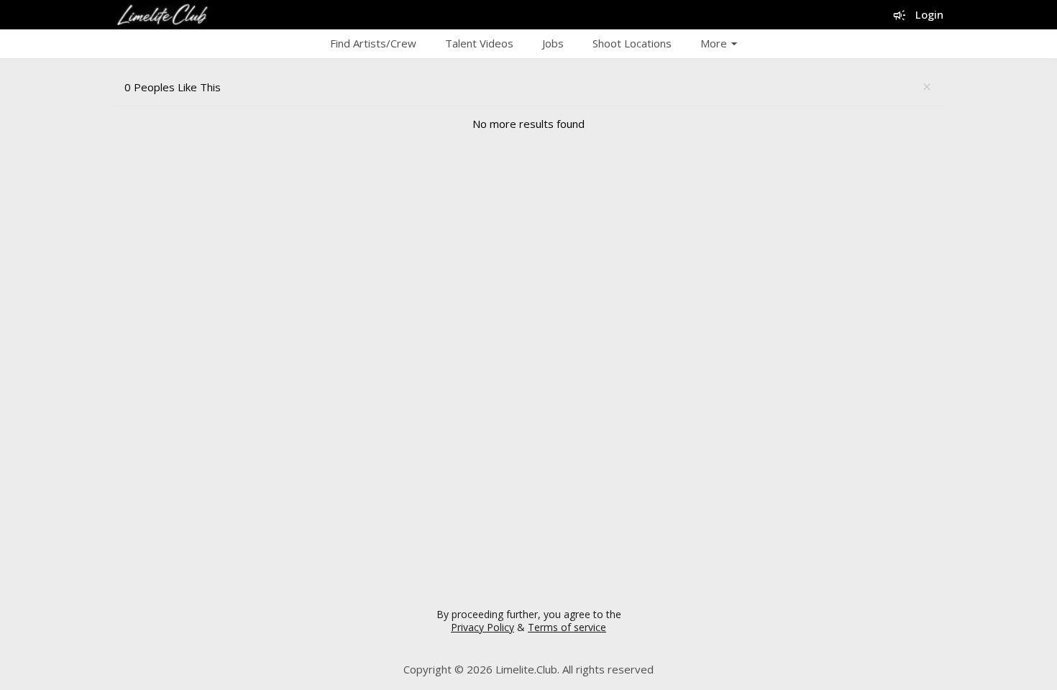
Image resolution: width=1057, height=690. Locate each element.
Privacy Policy (482, 627)
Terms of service (567, 627)
